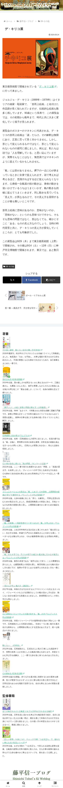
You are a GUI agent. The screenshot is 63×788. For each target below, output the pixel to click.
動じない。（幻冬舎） (11, 645)
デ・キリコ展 (46, 86)
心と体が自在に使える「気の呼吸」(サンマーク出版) (24, 464)
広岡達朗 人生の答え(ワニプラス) (16, 435)
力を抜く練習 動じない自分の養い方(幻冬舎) (21, 350)
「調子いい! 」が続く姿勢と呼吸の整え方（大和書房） (24, 407)
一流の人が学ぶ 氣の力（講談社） (16, 586)
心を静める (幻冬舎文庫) (12, 673)
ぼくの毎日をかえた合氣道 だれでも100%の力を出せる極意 (27, 711)
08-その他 (10, 266)
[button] (50, 279)
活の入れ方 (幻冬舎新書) (12, 379)
